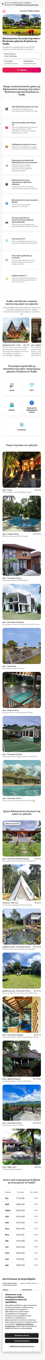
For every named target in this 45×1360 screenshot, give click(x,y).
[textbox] (12, 63)
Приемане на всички (21, 1335)
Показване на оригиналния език (26, 5)
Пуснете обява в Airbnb (30, 11)
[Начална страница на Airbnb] (4, 11)
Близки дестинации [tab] (10, 1283)
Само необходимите (21, 1341)
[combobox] (21, 56)
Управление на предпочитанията (21, 1346)
